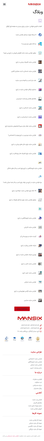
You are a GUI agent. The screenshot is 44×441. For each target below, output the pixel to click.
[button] (4, 4)
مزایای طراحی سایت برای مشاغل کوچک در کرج (22, 200)
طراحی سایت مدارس (30, 300)
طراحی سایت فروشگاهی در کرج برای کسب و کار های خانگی (24, 168)
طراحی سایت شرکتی (30, 282)
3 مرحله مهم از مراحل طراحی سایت (26, 35)
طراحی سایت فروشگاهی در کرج (27, 218)
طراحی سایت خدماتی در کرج (28, 108)
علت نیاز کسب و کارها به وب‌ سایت (25, 80)
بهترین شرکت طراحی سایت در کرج (26, 255)
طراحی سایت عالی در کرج (28, 264)
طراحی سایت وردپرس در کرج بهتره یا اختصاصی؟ (22, 135)
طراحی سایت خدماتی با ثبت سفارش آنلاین (23, 71)
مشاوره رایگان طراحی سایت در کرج (26, 89)
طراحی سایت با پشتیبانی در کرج (26, 117)
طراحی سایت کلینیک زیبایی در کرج (26, 62)
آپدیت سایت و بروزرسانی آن (28, 236)
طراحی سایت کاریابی (30, 227)
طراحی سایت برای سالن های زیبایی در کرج (24, 144)
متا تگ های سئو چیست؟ (28, 44)
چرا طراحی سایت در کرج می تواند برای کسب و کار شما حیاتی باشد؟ (22, 182)
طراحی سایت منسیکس (13, 436)
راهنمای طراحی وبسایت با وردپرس (26, 99)
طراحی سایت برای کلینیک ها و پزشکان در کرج (23, 153)
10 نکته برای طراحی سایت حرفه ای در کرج (24, 191)
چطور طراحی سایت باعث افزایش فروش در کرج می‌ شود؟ (19, 53)
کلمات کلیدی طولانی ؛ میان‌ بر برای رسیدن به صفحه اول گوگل (24, 26)
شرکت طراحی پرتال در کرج (28, 245)
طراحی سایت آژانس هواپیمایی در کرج (25, 291)
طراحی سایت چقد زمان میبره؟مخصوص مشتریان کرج (20, 126)
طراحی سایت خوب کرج (29, 273)
